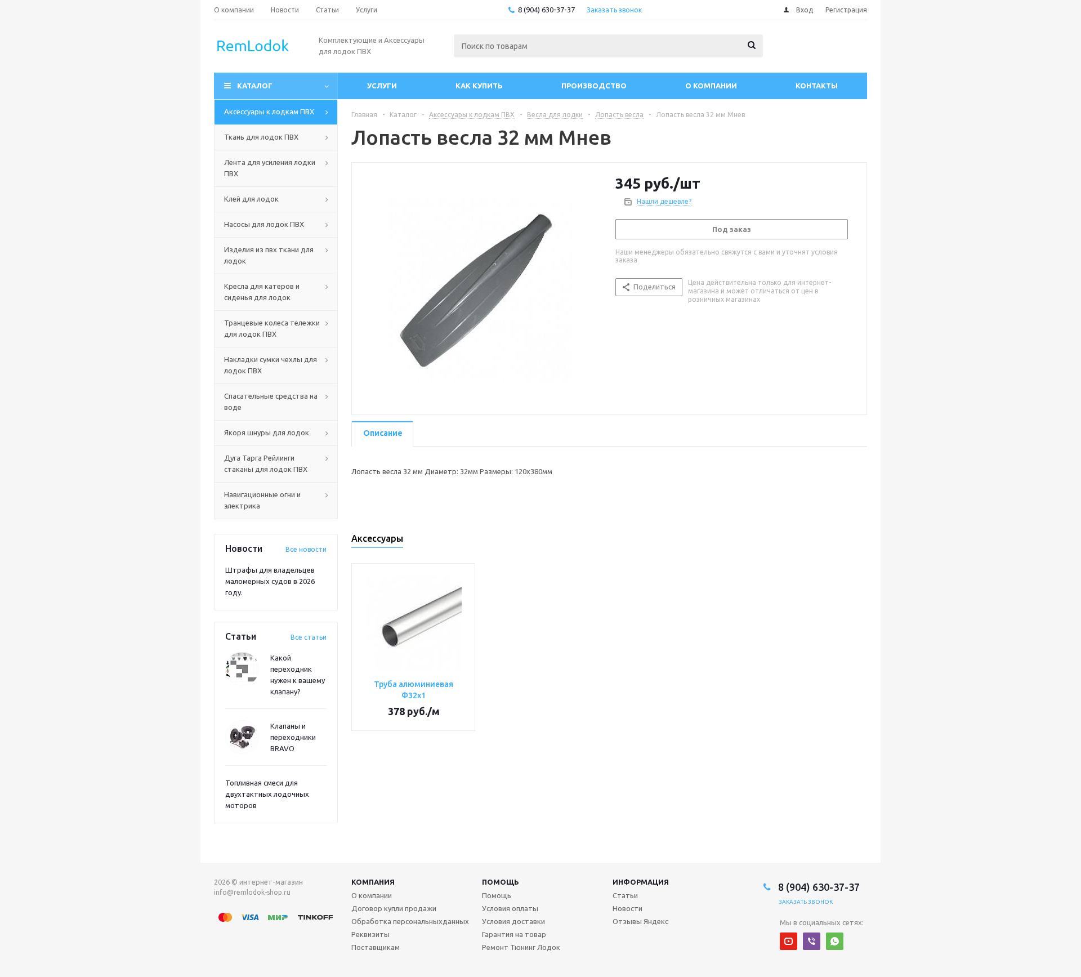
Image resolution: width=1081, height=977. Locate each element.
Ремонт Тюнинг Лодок (521, 947)
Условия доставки (513, 921)
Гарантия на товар (514, 934)
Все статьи (309, 637)
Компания (373, 882)
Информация (641, 882)
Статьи (625, 895)
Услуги (382, 86)
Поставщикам (375, 947)
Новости (627, 908)
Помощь (500, 882)
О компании (711, 86)
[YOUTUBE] (788, 941)
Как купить (479, 86)
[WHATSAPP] (834, 941)
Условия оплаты (510, 908)
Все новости (306, 549)
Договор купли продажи (393, 908)
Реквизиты (370, 934)
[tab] (382, 434)
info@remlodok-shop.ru (252, 892)
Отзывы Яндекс (640, 921)
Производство (594, 86)
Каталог (255, 86)
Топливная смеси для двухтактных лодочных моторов (267, 794)
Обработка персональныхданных (410, 921)
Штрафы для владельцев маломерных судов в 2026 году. (270, 581)
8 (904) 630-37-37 (546, 10)
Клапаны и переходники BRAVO (293, 737)
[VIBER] (811, 941)
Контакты (817, 86)
